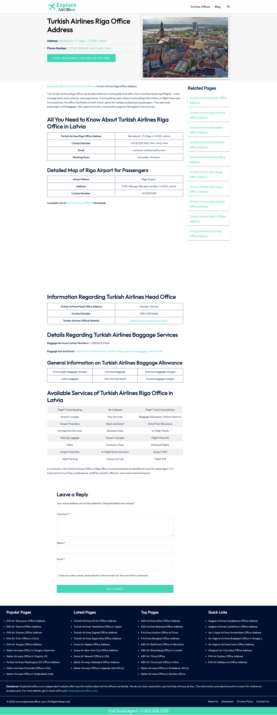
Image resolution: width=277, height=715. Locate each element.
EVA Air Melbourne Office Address (227, 662)
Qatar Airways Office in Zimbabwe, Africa (165, 668)
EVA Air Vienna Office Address (23, 626)
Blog (217, 6)
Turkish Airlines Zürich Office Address (95, 620)
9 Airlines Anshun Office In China (159, 632)
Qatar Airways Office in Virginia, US (26, 656)
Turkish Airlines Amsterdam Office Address (207, 144)
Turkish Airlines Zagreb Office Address (95, 632)
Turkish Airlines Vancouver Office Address (206, 189)
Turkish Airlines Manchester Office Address (207, 204)
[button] (228, 6)
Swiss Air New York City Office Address (96, 650)
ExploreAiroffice (56, 86)
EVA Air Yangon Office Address (24, 644)
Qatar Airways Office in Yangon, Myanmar (30, 650)
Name (61, 542)
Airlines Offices (200, 6)
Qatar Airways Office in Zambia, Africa (163, 673)
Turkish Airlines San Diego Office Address (205, 174)
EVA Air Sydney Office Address (225, 656)
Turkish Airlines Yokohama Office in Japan (98, 626)
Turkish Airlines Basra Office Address (207, 159)
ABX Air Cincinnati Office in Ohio (160, 662)
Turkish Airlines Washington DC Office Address (33, 662)
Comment (63, 514)
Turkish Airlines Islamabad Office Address (206, 130)
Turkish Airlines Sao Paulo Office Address (205, 233)
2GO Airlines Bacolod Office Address (162, 626)
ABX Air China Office (153, 656)
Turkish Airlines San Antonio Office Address (207, 115)
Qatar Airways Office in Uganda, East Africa (99, 668)
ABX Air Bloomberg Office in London (162, 650)
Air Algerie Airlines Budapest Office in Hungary (235, 638)
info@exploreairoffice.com (82, 690)
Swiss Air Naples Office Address (92, 644)
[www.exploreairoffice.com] (61, 6)
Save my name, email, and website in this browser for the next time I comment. (104, 575)
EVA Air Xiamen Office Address (24, 632)
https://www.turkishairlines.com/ (149, 320)
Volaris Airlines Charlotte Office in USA (28, 668)
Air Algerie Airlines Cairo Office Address (231, 644)
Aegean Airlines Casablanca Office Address (233, 620)
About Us (213, 701)
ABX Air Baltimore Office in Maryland (162, 644)
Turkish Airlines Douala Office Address (208, 100)
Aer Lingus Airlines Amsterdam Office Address (234, 632)
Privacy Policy (245, 701)
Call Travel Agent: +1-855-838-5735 (138, 710)
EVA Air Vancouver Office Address (25, 620)
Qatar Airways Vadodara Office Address (97, 662)
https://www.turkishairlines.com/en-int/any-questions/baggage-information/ (119, 351)
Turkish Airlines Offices (81, 86)
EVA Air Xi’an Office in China (22, 638)
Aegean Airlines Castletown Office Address (233, 626)
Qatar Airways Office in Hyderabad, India (29, 673)
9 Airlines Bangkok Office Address (160, 638)
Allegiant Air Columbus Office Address (230, 650)
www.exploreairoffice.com (31, 701)
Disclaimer (227, 701)
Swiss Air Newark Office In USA (91, 656)
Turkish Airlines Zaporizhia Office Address (97, 638)
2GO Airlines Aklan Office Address (160, 620)
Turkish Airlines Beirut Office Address (207, 219)
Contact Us (262, 701)
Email (61, 559)
